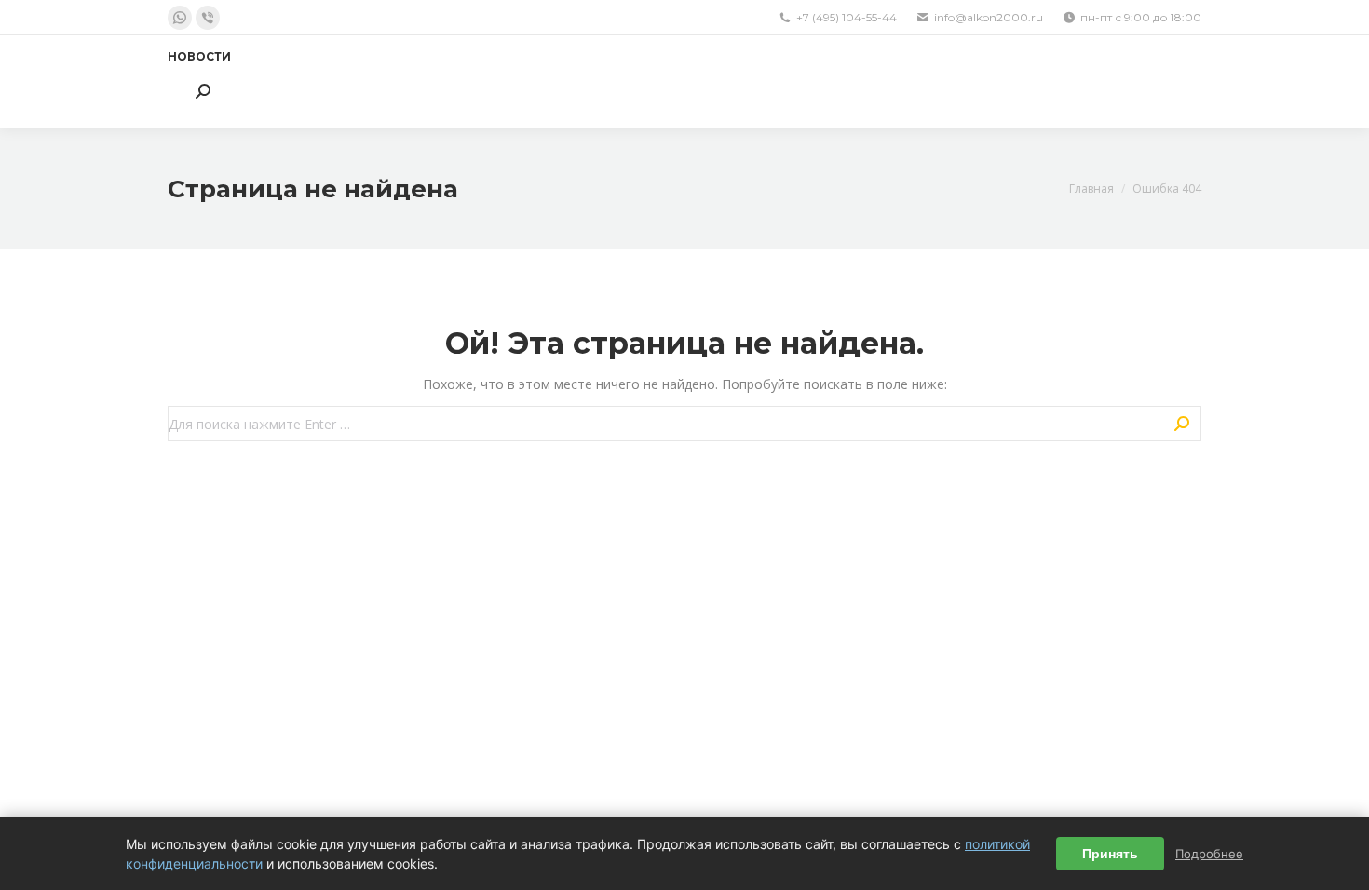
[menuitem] (199, 57)
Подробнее (1209, 853)
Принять (1110, 853)
